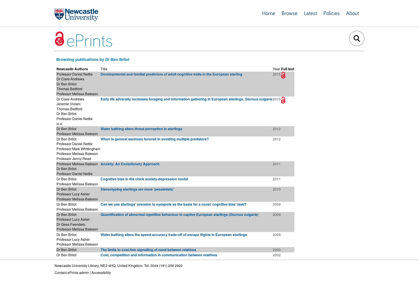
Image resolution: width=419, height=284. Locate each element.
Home (268, 13)
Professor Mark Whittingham (78, 148)
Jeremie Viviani (69, 103)
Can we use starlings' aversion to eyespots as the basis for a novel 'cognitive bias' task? (173, 204)
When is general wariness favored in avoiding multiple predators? (155, 138)
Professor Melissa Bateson (77, 93)
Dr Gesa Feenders (71, 224)
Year (276, 68)
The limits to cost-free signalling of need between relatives (148, 249)
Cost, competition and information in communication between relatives (159, 254)
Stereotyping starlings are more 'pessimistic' (137, 189)
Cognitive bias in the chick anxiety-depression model (144, 178)
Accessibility (101, 272)
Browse (289, 13)
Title (104, 68)
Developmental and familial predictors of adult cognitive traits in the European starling (171, 74)
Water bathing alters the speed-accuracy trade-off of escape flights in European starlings (174, 234)
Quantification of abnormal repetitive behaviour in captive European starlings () (179, 214)
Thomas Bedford (69, 88)
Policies (331, 13)
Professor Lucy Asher (73, 193)
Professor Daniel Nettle (75, 74)
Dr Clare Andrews (70, 78)
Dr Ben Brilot (66, 83)
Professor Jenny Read (74, 158)
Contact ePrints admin (72, 272)
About (352, 13)
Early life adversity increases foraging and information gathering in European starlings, (186, 99)
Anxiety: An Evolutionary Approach (130, 163)
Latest (310, 13)
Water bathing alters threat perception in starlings (141, 128)
